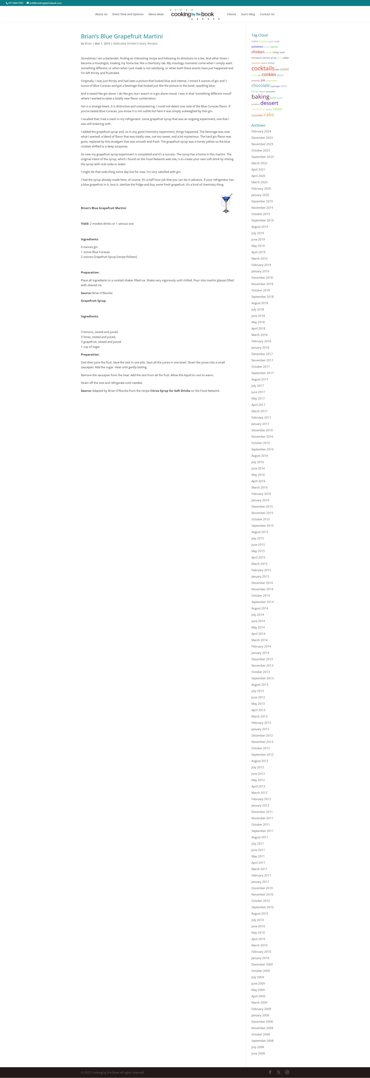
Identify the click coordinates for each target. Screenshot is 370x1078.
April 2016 (258, 481)
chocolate (260, 85)
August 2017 (259, 379)
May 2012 (258, 780)
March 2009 (259, 1002)
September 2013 (262, 678)
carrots (266, 57)
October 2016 (260, 443)
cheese (277, 109)
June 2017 (258, 392)
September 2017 (262, 373)
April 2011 (258, 862)
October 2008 (260, 1034)
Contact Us (267, 14)
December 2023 (262, 138)
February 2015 (261, 570)
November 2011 (262, 818)
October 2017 (260, 366)
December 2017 (262, 354)
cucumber (257, 115)
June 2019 (258, 239)
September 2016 (262, 449)
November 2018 (262, 284)
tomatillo (255, 63)
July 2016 (257, 462)
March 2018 (259, 335)
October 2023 (260, 150)
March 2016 (259, 487)
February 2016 (261, 494)
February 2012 (261, 799)
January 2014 (260, 653)
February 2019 (261, 265)
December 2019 (262, 201)
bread (267, 46)
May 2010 (258, 932)
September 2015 (262, 525)
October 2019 (260, 214)
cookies (269, 74)
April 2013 (258, 710)
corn (284, 86)
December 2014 (262, 583)
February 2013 (261, 723)
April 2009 (258, 996)
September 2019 (262, 220)
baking (260, 96)
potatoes (257, 46)
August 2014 (259, 608)
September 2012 (262, 754)
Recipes (153, 43)
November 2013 (262, 665)
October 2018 (260, 290)
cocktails (263, 68)
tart (277, 69)
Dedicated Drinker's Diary (129, 43)
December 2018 (262, 277)
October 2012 (260, 748)
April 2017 (258, 405)
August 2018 (259, 303)
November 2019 (262, 207)
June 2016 (258, 468)
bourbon (263, 41)
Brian (88, 43)
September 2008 (262, 1041)
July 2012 (257, 767)
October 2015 (260, 519)
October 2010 (260, 901)
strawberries (258, 109)
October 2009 (260, 971)
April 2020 (258, 176)
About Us (101, 14)
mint (282, 52)
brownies (255, 80)
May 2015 (258, 551)
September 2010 (262, 907)
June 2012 (258, 773)
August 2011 (259, 837)
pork (271, 41)
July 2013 (257, 691)
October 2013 (260, 672)
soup (275, 52)
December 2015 (262, 506)
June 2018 (258, 316)
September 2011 (262, 831)
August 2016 (259, 455)
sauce (264, 62)
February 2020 (261, 188)
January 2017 (260, 424)
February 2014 (261, 646)
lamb (273, 97)
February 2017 (261, 417)
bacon (280, 97)
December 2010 (262, 888)
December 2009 (262, 964)
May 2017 (258, 398)
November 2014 (262, 589)
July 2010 (257, 920)
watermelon (271, 80)
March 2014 (259, 640)
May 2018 (258, 322)
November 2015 (262, 513)
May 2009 (258, 990)
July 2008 (257, 1047)
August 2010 (259, 913)
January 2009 (260, 1015)
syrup (273, 57)
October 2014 (260, 595)
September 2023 (262, 157)
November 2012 (262, 742)
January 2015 (260, 576)
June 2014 (258, 621)
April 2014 (258, 634)
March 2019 (259, 258)
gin (259, 75)
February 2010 (261, 952)
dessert (269, 102)
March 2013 (259, 716)
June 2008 (258, 1053)
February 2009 (261, 1009)
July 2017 (257, 386)
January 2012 (260, 805)
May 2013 (258, 703)
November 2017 (262, 360)
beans (262, 91)
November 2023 (262, 144)
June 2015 (258, 545)
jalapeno (255, 104)
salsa (286, 57)
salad (284, 69)
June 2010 (258, 926)
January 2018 (260, 347)
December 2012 (262, 735)
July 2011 (257, 843)
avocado (270, 91)
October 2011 (260, 824)
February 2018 (261, 341)
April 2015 (258, 557)
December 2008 (262, 1021)
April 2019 (258, 252)
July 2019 (257, 233)
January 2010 (260, 958)
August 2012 (259, 761)
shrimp (268, 52)
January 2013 (260, 729)
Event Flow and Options (128, 14)
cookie (254, 75)
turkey (271, 63)
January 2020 (260, 195)
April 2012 (258, 786)
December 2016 (262, 430)
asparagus (275, 86)
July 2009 (257, 977)
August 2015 (259, 532)
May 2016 (258, 475)
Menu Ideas (156, 14)
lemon (280, 75)
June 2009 (258, 983)
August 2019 (259, 227)
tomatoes (256, 57)
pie (263, 80)
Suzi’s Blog (248, 14)
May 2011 (258, 856)
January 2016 (260, 500)
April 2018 (258, 328)
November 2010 (262, 894)
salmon (274, 46)
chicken (258, 51)
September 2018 (262, 297)
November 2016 (262, 436)
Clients (231, 14)
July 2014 (257, 614)
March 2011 (259, 869)
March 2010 (259, 945)
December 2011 (262, 812)
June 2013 (258, 697)
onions (269, 109)
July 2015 (257, 538)
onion (254, 41)
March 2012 (259, 793)
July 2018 (257, 309)
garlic (279, 57)
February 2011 (261, 875)
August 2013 (259, 684)
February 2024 (261, 131)
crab (276, 41)
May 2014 (258, 627)
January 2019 (260, 271)
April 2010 (258, 939)
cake (269, 114)
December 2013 (262, 659)
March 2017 (259, 411)
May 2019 (258, 246)
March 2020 (259, 182)
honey (255, 91)
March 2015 (259, 564)
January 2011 (260, 882)
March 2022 (259, 163)
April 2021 (258, 169)
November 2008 (262, 1028)
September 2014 (262, 602)
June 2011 (258, 850)
